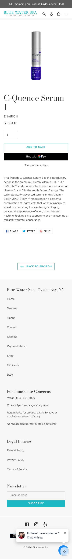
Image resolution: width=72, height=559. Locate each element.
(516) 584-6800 (25, 398)
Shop (10, 356)
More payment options (36, 165)
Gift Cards (13, 365)
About (11, 318)
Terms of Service (17, 469)
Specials (12, 337)
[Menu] (66, 14)
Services (12, 308)
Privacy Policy (15, 460)
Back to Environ (39, 266)
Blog (10, 375)
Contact (11, 327)
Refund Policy (15, 450)
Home (11, 299)
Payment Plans (16, 346)
